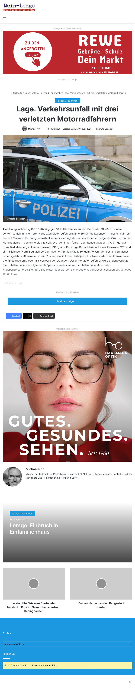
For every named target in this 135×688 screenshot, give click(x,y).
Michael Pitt (34, 128)
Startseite (16, 92)
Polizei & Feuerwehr (51, 92)
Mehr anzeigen (66, 301)
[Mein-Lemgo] (19, 7)
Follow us (9, 654)
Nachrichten (31, 92)
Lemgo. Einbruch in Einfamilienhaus (34, 528)
